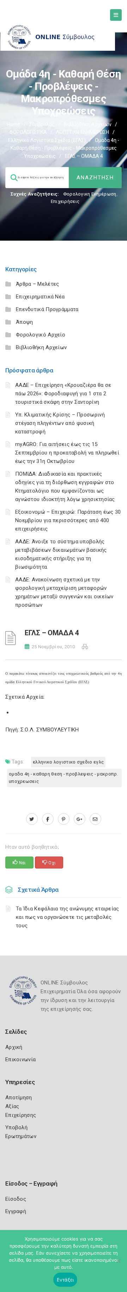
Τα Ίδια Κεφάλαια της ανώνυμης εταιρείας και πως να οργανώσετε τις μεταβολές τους (67, 917)
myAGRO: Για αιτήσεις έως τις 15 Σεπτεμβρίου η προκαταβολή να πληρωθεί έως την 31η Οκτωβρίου (67, 452)
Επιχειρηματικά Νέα (40, 296)
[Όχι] (118, 1264)
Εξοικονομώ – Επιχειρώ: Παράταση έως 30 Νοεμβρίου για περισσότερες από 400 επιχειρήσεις (68, 520)
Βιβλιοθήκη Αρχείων (87, 124)
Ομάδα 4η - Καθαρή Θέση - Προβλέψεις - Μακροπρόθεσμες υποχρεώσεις (65, 148)
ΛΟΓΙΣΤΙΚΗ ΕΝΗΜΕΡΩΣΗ (82, 132)
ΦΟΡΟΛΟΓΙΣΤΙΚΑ (28, 132)
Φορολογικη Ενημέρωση (89, 194)
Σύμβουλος (42, 124)
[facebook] (48, 819)
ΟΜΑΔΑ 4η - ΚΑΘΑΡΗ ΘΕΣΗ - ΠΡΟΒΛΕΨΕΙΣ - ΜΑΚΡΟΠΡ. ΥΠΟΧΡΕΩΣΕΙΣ (63, 777)
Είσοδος (15, 1199)
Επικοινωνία (20, 1059)
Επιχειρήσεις (65, 201)
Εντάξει (65, 1279)
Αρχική (14, 1047)
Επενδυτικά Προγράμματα (47, 309)
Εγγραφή (15, 1211)
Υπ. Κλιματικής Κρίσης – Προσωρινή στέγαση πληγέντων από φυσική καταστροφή (60, 423)
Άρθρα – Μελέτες (37, 284)
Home (13, 124)
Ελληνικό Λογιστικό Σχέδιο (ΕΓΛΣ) (47, 140)
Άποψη (24, 322)
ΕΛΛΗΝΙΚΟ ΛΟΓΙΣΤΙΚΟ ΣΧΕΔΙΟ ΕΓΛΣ (68, 762)
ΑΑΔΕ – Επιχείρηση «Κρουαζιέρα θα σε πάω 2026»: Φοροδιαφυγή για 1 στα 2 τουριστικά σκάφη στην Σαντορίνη (63, 393)
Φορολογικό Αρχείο (40, 335)
